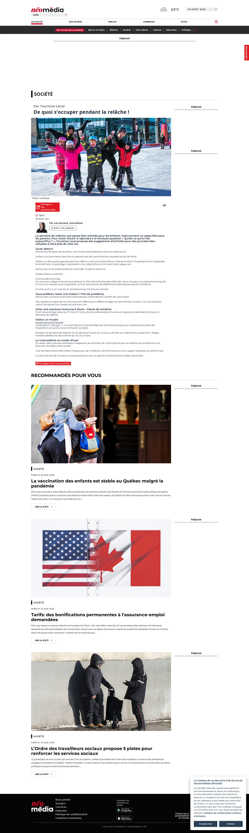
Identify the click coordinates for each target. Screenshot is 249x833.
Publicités (61, 810)
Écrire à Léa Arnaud (62, 228)
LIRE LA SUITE (42, 506)
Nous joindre (62, 799)
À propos (60, 803)
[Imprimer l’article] (164, 206)
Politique (186, 29)
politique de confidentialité (217, 813)
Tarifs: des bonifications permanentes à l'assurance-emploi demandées (98, 617)
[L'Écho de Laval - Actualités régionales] (47, 9)
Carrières (60, 807)
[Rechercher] (216, 21)
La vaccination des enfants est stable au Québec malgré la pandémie (97, 483)
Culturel (157, 29)
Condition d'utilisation (68, 818)
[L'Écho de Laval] (42, 810)
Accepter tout (205, 824)
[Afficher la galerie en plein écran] (168, 121)
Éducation (171, 29)
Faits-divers (142, 29)
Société (127, 29)
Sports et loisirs (96, 29)
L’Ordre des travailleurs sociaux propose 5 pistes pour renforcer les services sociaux (91, 751)
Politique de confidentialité (71, 814)
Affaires (114, 29)
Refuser (230, 824)
